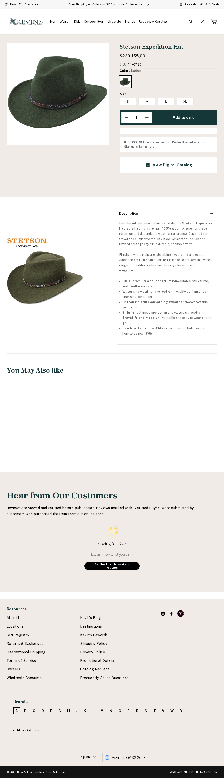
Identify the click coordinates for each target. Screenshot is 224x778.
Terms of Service (21, 661)
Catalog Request (94, 669)
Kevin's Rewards (94, 635)
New (13, 4)
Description (128, 213)
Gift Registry (18, 635)
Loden (125, 81)
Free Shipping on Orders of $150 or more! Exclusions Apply (109, 4)
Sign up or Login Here (139, 146)
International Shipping (26, 652)
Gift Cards (213, 4)
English (84, 757)
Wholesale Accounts (24, 678)
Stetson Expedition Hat (25, 429)
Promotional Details (97, 661)
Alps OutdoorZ (29, 730)
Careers (13, 669)
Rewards (191, 4)
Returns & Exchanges (25, 643)
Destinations (91, 626)
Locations (15, 626)
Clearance (31, 4)
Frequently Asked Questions (104, 678)
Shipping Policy (93, 643)
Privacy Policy (92, 652)
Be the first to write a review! (112, 566)
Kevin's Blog (90, 618)
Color (130, 71)
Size (123, 94)
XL (185, 101)
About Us (14, 618)
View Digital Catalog (172, 165)
